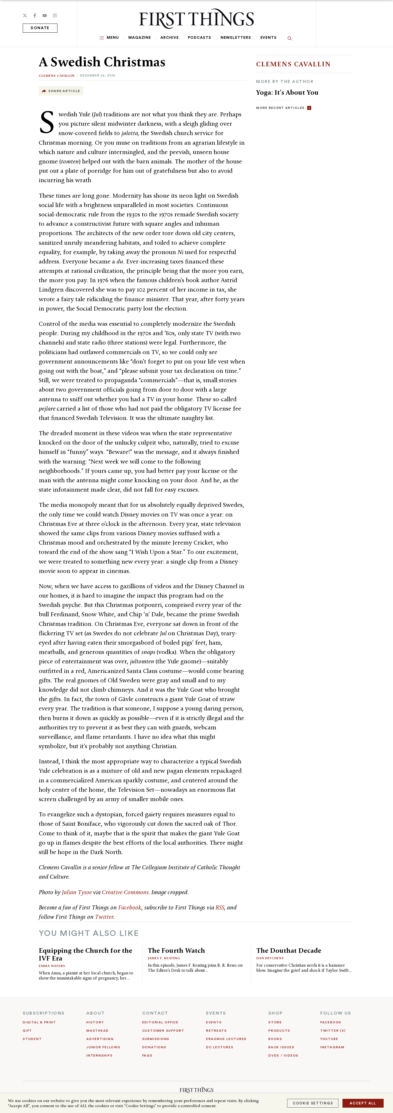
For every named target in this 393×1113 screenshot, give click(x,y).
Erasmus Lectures (226, 1039)
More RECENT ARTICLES (280, 107)
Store (275, 1022)
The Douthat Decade (288, 950)
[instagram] (55, 15)
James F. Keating (164, 958)
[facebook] (35, 15)
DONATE (40, 28)
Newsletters (236, 38)
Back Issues (281, 1047)
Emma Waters (52, 966)
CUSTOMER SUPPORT (163, 1030)
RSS (219, 907)
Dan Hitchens (270, 958)
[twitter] (25, 15)
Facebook (129, 907)
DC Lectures (219, 1047)
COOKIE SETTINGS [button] (313, 1103)
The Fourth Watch (176, 950)
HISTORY (95, 1022)
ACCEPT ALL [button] (363, 1103)
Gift (27, 1030)
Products (279, 1030)
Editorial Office (160, 1022)
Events (268, 38)
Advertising (100, 1039)
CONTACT (155, 1013)
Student (32, 1039)
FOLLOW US (335, 1013)
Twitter (104, 916)
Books (275, 1039)
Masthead (97, 1030)
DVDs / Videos (283, 1055)
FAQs (147, 1055)
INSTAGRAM (332, 1047)
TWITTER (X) (333, 1030)
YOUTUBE (329, 1039)
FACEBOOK (330, 1022)
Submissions (155, 1039)
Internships (99, 1055)
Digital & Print (39, 1022)
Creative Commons (125, 892)
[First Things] (196, 19)
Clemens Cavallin (57, 76)
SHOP (275, 1013)
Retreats (216, 1030)
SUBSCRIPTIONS (44, 1013)
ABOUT (95, 1013)
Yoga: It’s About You (287, 92)
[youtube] (45, 15)
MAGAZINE (139, 38)
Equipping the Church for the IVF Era (85, 954)
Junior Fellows (103, 1047)
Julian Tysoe (77, 892)
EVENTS (216, 1013)
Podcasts (199, 38)
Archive (169, 38)
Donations (154, 1047)
